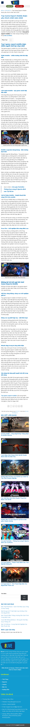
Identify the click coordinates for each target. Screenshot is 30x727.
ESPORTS (8, 10)
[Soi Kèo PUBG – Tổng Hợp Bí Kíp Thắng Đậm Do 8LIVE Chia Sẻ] (15, 424)
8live (2, 10)
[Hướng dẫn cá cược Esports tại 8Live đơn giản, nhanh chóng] (15, 510)
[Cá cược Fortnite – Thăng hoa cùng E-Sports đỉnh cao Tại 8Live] (15, 532)
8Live (2, 651)
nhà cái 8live (8, 35)
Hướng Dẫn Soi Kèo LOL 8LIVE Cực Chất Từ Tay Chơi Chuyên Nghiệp (14, 477)
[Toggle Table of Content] (10, 40)
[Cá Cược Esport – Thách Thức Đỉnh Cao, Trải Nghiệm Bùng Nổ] (15, 553)
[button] (2, 2)
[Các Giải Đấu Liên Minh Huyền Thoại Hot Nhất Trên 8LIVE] (15, 489)
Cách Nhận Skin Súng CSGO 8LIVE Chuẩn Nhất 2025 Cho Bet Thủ (14, 455)
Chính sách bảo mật (21, 668)
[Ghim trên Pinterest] (19, 406)
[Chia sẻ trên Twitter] (13, 406)
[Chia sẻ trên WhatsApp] (8, 406)
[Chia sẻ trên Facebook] (11, 406)
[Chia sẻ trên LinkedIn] (21, 406)
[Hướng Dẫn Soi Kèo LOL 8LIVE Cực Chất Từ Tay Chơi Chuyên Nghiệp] (15, 467)
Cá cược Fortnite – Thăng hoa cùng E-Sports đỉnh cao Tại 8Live (15, 189)
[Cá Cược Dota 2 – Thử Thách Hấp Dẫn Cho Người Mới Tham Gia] (15, 574)
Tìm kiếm (3, 593)
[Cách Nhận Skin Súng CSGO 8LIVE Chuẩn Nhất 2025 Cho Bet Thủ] (15, 446)
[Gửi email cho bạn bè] (16, 406)
